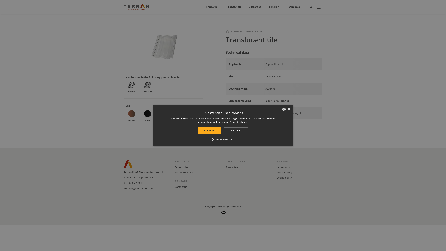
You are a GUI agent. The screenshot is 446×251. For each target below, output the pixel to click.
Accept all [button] (209, 130)
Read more (242, 122)
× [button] (288, 109)
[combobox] (284, 109)
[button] (223, 140)
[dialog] (223, 125)
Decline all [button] (236, 130)
